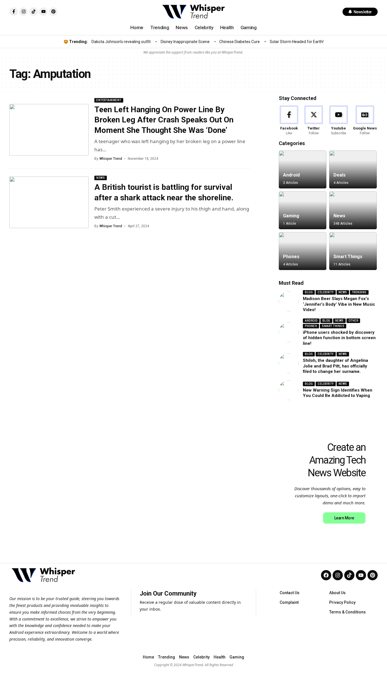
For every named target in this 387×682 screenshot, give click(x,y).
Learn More (344, 517)
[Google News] (365, 120)
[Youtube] (43, 11)
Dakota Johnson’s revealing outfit (121, 42)
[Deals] (353, 169)
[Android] (302, 169)
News (100, 177)
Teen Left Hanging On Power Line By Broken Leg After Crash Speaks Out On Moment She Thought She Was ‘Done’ (163, 120)
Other (353, 320)
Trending (359, 292)
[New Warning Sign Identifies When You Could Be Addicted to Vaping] (289, 390)
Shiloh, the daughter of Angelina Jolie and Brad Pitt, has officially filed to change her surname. (335, 366)
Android (291, 175)
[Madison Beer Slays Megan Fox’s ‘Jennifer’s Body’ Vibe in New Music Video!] (289, 301)
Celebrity (326, 292)
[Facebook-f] (13, 11)
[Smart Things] (353, 251)
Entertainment (108, 100)
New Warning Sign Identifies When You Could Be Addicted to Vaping (337, 393)
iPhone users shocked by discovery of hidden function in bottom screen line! (339, 338)
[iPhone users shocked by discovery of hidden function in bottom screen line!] (289, 332)
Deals (339, 175)
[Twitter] (313, 120)
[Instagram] (23, 11)
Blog (309, 292)
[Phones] (302, 251)
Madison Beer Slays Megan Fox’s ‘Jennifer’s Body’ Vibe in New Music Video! (339, 304)
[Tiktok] (33, 11)
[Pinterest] (53, 11)
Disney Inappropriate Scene (185, 42)
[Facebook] (289, 120)
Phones (291, 256)
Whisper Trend (110, 159)
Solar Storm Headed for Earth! (297, 42)
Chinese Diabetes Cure (239, 42)
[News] (353, 210)
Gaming (291, 215)
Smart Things (347, 256)
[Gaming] (302, 210)
